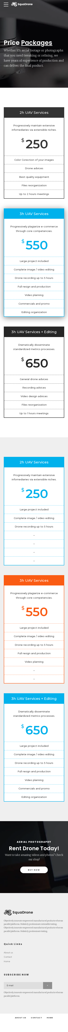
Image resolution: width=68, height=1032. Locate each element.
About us (8, 952)
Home (7, 961)
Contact (8, 957)
